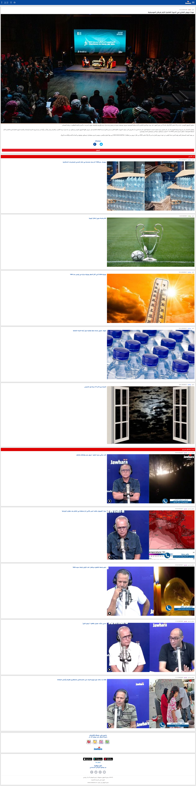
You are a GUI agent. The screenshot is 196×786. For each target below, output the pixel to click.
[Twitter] (101, 142)
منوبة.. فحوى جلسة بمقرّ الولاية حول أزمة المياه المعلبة (89, 331)
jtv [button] (14, 2)
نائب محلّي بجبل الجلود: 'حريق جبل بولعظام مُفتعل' (91, 455)
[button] (188, 3)
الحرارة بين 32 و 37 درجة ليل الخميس (95, 387)
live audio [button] (6, 3)
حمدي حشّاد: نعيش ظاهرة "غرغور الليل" (94, 623)
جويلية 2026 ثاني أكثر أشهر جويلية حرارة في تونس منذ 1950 (88, 274)
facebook (91, 772)
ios (87, 759)
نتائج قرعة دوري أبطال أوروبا (97, 218)
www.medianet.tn (92, 783)
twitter (95, 772)
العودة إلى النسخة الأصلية (98, 780)
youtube (104, 772)
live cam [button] (11, 2)
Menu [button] (193, 2)
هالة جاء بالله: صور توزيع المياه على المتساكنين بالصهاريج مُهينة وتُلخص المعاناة (81, 680)
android (98, 759)
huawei (108, 759)
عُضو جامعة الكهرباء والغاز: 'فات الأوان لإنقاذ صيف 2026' (89, 567)
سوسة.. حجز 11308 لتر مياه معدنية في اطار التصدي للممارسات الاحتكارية (84, 162)
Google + (100, 772)
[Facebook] (95, 142)
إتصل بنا (98, 762)
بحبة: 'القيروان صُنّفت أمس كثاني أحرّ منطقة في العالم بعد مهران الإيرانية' (84, 511)
